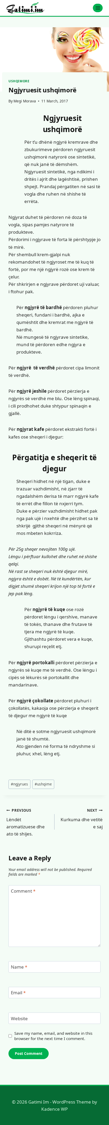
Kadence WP (54, 1109)
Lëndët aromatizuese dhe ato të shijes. (25, 822)
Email (18, 993)
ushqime (43, 784)
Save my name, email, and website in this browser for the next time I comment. (53, 1036)
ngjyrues (19, 784)
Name (19, 967)
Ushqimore (18, 81)
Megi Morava (24, 100)
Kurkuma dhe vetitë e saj (82, 819)
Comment (23, 891)
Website (19, 1018)
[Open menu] (98, 8)
